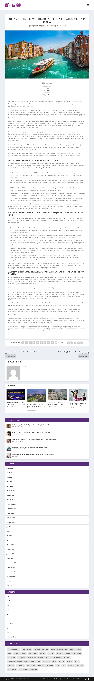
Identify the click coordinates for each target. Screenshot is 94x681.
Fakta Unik (69, 649)
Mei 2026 (9, 481)
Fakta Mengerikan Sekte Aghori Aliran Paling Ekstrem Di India (32, 425)
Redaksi (43, 679)
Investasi (60, 653)
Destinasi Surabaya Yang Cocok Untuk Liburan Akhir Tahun (36, 406)
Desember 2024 (11, 558)
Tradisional (31, 665)
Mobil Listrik (35, 661)
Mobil (26, 661)
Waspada (71, 665)
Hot (8, 610)
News (21, 426)
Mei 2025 (9, 536)
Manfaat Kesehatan (15, 661)
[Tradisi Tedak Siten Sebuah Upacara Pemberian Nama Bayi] (9, 433)
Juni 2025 (9, 531)
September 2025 (12, 518)
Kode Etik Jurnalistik (60, 679)
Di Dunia (45, 649)
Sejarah (69, 661)
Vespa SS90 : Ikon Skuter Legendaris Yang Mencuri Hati (29, 447)
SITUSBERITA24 (20, 679)
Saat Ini (61, 661)
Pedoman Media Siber (73, 679)
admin (39, 26)
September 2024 (12, 572)
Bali (23, 649)
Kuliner (49, 657)
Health (21, 441)
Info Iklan (50, 679)
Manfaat (67, 657)
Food (8, 601)
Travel (53, 26)
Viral (63, 665)
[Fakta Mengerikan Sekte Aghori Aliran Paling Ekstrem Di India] (9, 426)
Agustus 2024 (11, 576)
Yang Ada (80, 665)
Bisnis (29, 649)
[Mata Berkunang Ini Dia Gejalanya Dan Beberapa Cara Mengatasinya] (9, 441)
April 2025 (10, 540)
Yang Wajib (33, 669)
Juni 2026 (9, 477)
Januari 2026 (11, 499)
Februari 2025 (11, 549)
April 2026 (10, 486)
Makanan (57, 657)
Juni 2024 (9, 585)
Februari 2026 (11, 495)
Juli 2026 (9, 472)
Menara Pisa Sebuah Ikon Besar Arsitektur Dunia (56, 403)
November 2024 (11, 563)
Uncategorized (11, 637)
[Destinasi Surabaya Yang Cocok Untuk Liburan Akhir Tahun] (36, 395)
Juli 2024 (9, 581)
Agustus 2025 (11, 522)
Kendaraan (21, 657)
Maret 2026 (10, 490)
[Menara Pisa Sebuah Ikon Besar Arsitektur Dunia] (57, 394)
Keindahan (77, 653)
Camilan (37, 649)
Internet (51, 653)
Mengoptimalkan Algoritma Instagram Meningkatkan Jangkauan (33, 454)
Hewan (23, 653)
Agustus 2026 (11, 468)
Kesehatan (32, 657)
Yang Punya (23, 669)
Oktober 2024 (11, 567)
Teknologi (20, 665)
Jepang (68, 653)
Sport (8, 628)
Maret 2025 (10, 545)
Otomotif (22, 449)
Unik (57, 665)
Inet (21, 456)
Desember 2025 (11, 504)
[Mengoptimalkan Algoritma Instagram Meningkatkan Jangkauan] (9, 455)
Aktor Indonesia (13, 649)
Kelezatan (11, 657)
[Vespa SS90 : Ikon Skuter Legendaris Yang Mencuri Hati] (9, 448)
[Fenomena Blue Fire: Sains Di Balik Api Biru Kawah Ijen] (16, 394)
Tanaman (11, 665)
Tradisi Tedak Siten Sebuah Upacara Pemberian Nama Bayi (31, 432)
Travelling (49, 665)
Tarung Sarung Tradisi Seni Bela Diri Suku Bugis (78, 404)
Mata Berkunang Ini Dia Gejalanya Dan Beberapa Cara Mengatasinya (34, 440)
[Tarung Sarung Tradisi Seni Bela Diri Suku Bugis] (78, 395)
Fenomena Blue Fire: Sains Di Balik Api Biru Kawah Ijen (16, 403)
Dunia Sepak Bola (57, 649)
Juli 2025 (9, 527)
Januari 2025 (11, 554)
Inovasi (42, 653)
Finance (9, 596)
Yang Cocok (12, 669)
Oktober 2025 (11, 513)
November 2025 (11, 508)
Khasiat (41, 657)
